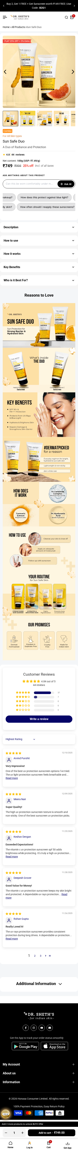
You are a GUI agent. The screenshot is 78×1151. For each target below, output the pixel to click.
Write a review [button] (39, 719)
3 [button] (40, 955)
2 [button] (35, 955)
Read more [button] (12, 778)
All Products (18, 27)
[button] (23, 692)
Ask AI (67, 184)
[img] (13, 753)
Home (6, 27)
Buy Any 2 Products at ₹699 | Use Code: (39, 5)
